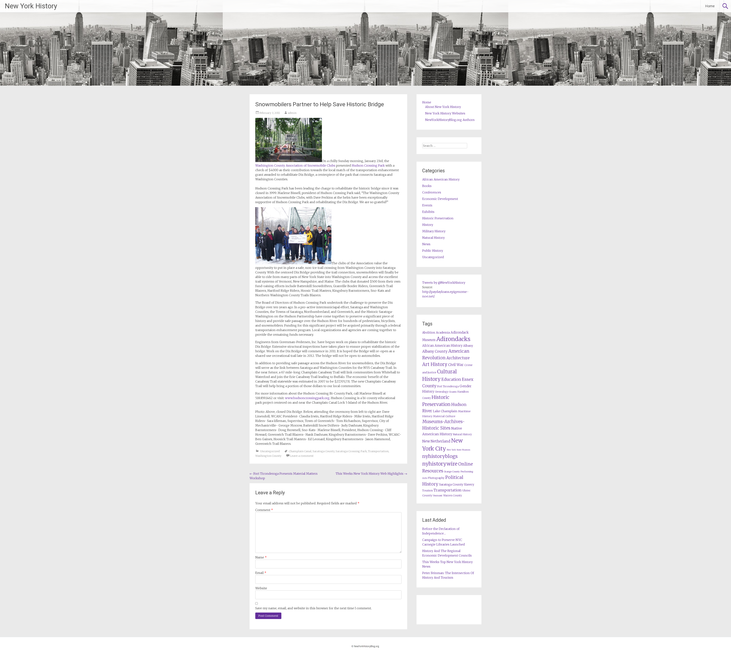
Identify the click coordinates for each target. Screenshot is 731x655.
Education (451, 379)
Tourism (427, 490)
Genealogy (441, 391)
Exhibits (428, 212)
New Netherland (436, 441)
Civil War (456, 364)
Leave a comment (302, 456)
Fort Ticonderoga (448, 386)
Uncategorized (270, 451)
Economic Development (440, 199)
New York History (31, 6)
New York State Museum (458, 450)
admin (292, 113)
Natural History (433, 238)
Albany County (435, 351)
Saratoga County (323, 451)
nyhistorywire (439, 463)
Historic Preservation (437, 218)
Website (261, 588)
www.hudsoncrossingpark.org (307, 398)
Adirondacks (453, 339)
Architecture (458, 357)
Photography (436, 478)
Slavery (469, 484)
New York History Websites (445, 113)
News (426, 244)
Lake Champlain (445, 411)
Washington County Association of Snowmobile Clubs (295, 165)
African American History (441, 179)
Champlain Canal (300, 451)
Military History (433, 231)
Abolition (428, 332)
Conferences (431, 192)
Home (710, 6)
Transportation (378, 451)
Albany (468, 345)
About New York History (443, 107)
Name (261, 557)
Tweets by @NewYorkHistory (443, 282)
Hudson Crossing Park (368, 165)
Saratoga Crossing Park (351, 451)
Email (260, 573)
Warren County (452, 495)
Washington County (268, 456)
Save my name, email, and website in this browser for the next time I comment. (313, 608)
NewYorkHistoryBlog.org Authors (450, 120)
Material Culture (444, 416)
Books (427, 186)
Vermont (437, 495)
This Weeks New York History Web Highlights (371, 473)
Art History (434, 364)
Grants (452, 391)
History (427, 225)
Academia (443, 332)
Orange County (452, 471)
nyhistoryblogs (440, 456)
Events (427, 205)
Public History (432, 250)
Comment (264, 510)
